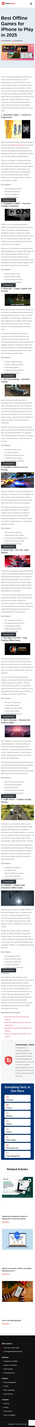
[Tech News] (7, 1097)
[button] (31, 4)
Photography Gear (12, 1148)
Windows (9, 1116)
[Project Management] (7, 1153)
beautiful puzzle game (17, 145)
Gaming (8, 1124)
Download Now (8, 285)
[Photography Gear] (7, 1145)
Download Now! (8, 200)
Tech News (9, 1100)
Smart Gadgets (11, 1140)
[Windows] (7, 1113)
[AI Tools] (7, 1105)
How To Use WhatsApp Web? (11, 1320)
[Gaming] (7, 1121)
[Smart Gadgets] (7, 1137)
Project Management (13, 1156)
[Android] (7, 1129)
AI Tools (9, 1108)
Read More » (6, 1222)
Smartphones (18, 40)
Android (9, 1132)
